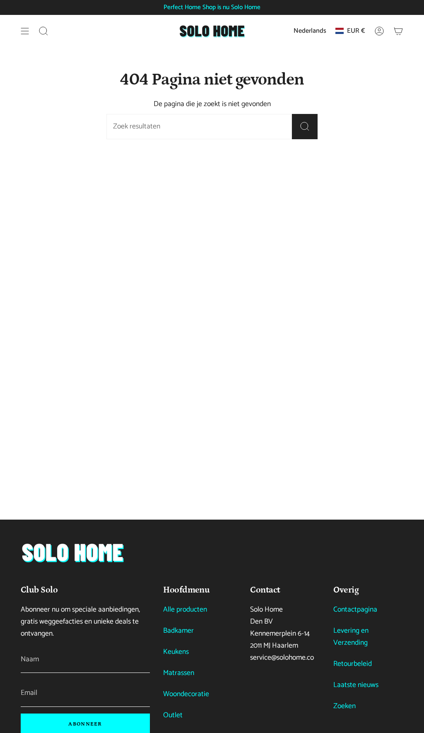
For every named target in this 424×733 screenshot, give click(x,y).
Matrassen (178, 673)
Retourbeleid (352, 664)
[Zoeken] (305, 126)
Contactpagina (355, 610)
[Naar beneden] (72, 552)
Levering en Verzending (351, 637)
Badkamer (178, 631)
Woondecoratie (186, 694)
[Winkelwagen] (398, 31)
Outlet (173, 715)
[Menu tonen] (25, 31)
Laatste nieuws (355, 685)
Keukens (176, 652)
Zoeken (344, 706)
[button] (43, 31)
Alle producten (185, 610)
